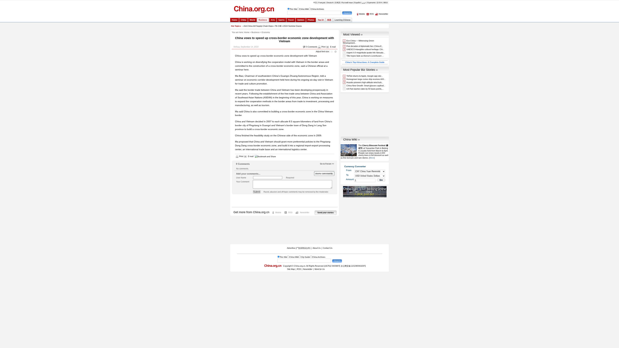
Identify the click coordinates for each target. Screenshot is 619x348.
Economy (266, 32)
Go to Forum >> (327, 164)
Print (323, 47)
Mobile (278, 212)
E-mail (333, 47)
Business (255, 32)
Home (246, 32)
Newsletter (304, 212)
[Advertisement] (284, 201)
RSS (290, 212)
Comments (312, 47)
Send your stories (325, 213)
